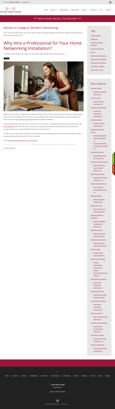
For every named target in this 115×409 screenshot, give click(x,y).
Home (46, 10)
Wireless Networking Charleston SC (45, 144)
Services (24, 376)
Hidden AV (94, 39)
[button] (57, 372)
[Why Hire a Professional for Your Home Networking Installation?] (44, 86)
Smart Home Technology (98, 63)
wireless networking (25, 119)
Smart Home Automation (98, 56)
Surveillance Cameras (98, 66)
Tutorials (92, 10)
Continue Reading (9, 148)
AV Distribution (96, 35)
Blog (101, 10)
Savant (93, 52)
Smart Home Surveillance (99, 59)
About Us (15, 376)
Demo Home (75, 10)
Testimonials (33, 376)
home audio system (97, 70)
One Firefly (69, 404)
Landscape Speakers (97, 49)
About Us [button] (53, 10)
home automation (9, 126)
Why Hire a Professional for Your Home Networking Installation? (43, 45)
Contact (108, 10)
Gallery (84, 10)
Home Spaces (63, 10)
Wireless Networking (68, 144)
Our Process (44, 376)
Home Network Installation (16, 140)
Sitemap (107, 376)
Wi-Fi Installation (32, 140)
